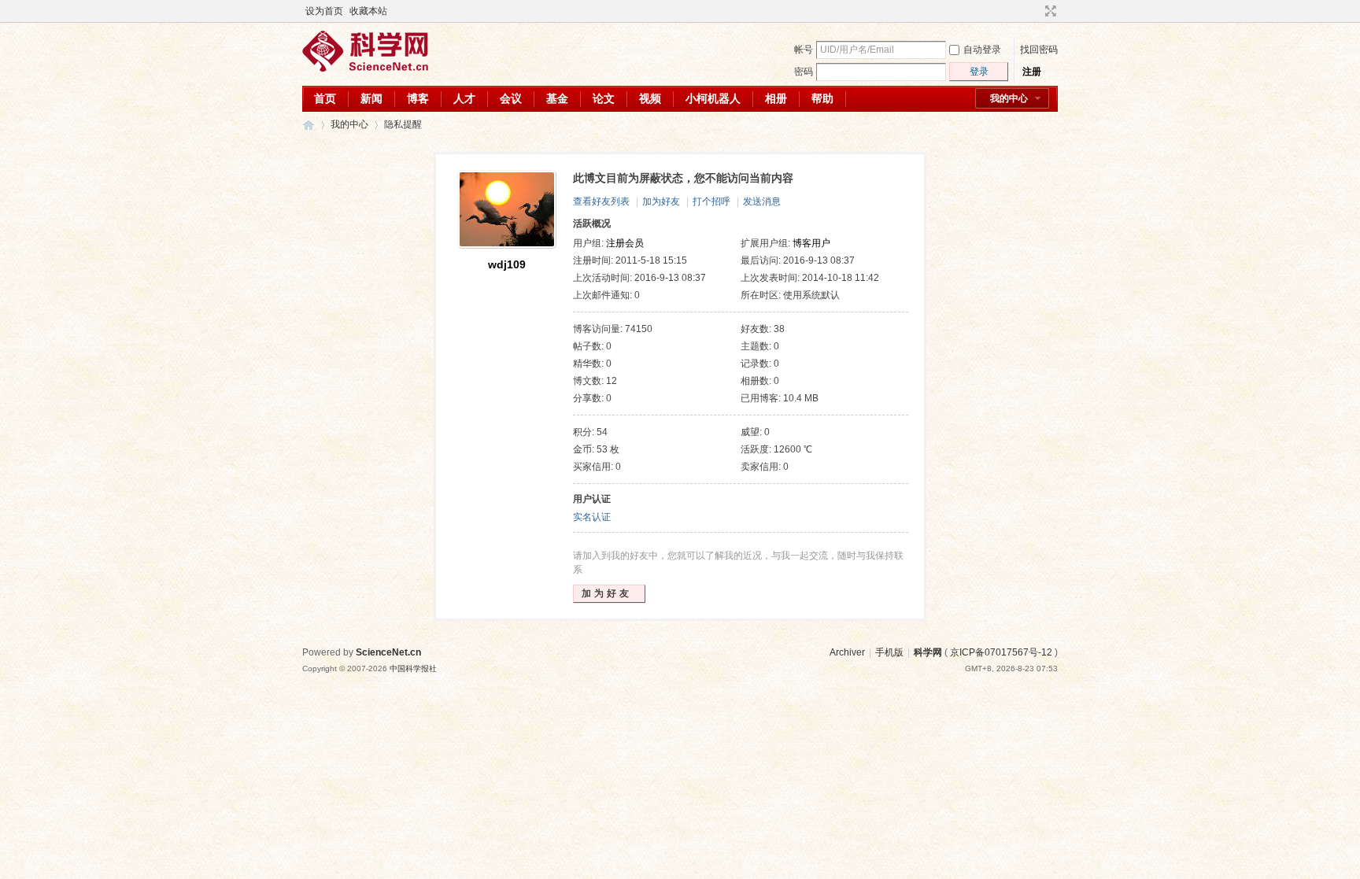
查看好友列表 (601, 201)
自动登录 (982, 49)
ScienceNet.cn (388, 652)
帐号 (803, 49)
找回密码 (1039, 49)
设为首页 (324, 11)
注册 (1031, 71)
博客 (418, 98)
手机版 (889, 652)
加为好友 (661, 201)
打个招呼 (711, 201)
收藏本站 (368, 11)
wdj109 (507, 264)
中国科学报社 (413, 668)
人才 (464, 98)
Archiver (847, 652)
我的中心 (1009, 98)
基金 (557, 98)
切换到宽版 (1049, 11)
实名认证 (592, 517)
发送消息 (762, 201)
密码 (803, 71)
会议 (511, 98)
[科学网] (365, 68)
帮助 (822, 98)
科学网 (308, 124)
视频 (650, 98)
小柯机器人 (713, 98)
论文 (604, 98)
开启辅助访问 (1036, 11)
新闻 (371, 98)
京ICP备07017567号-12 (1001, 652)
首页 (325, 98)
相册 (776, 98)
